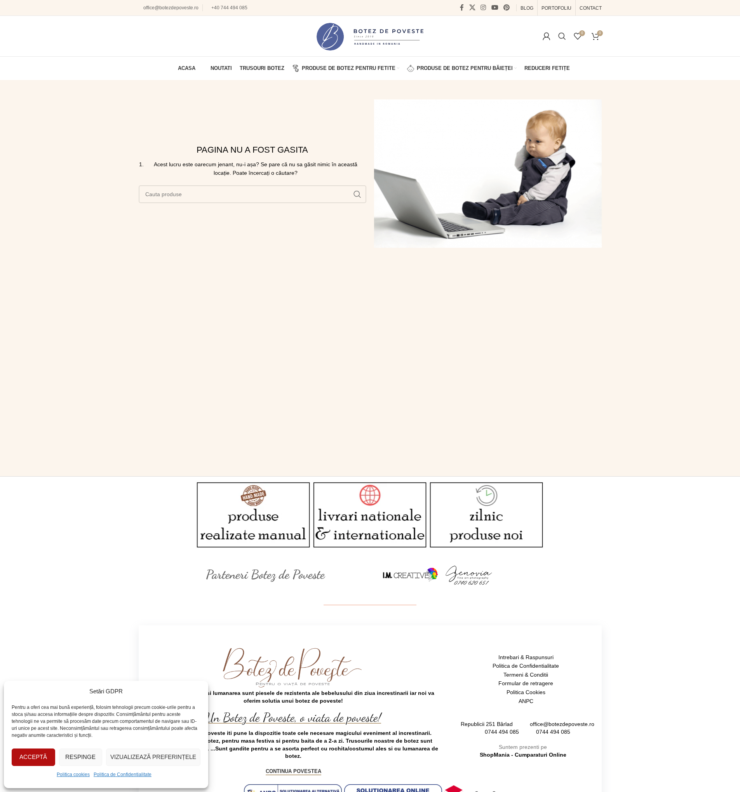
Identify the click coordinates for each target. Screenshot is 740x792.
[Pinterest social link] (506, 8)
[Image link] (410, 574)
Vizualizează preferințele (153, 757)
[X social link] (472, 8)
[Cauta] (562, 36)
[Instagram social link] (483, 8)
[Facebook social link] (462, 8)
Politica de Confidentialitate (122, 774)
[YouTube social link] (495, 8)
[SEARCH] (357, 194)
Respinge (80, 757)
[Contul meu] (546, 36)
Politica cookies (73, 774)
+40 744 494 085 (229, 7)
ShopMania (495, 755)
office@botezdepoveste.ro (170, 7)
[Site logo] (370, 36)
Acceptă (33, 757)
